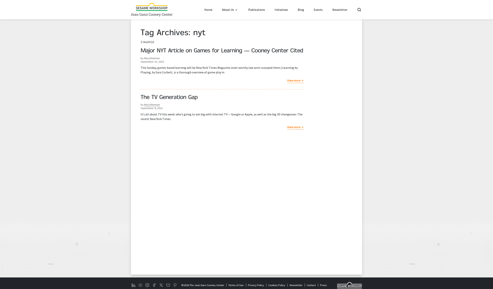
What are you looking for (386, 10)
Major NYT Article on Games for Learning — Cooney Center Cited (222, 51)
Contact (311, 285)
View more (293, 80)
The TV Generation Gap (169, 97)
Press (323, 285)
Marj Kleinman (152, 104)
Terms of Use (236, 285)
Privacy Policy (256, 285)
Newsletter (296, 285)
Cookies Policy (276, 285)
